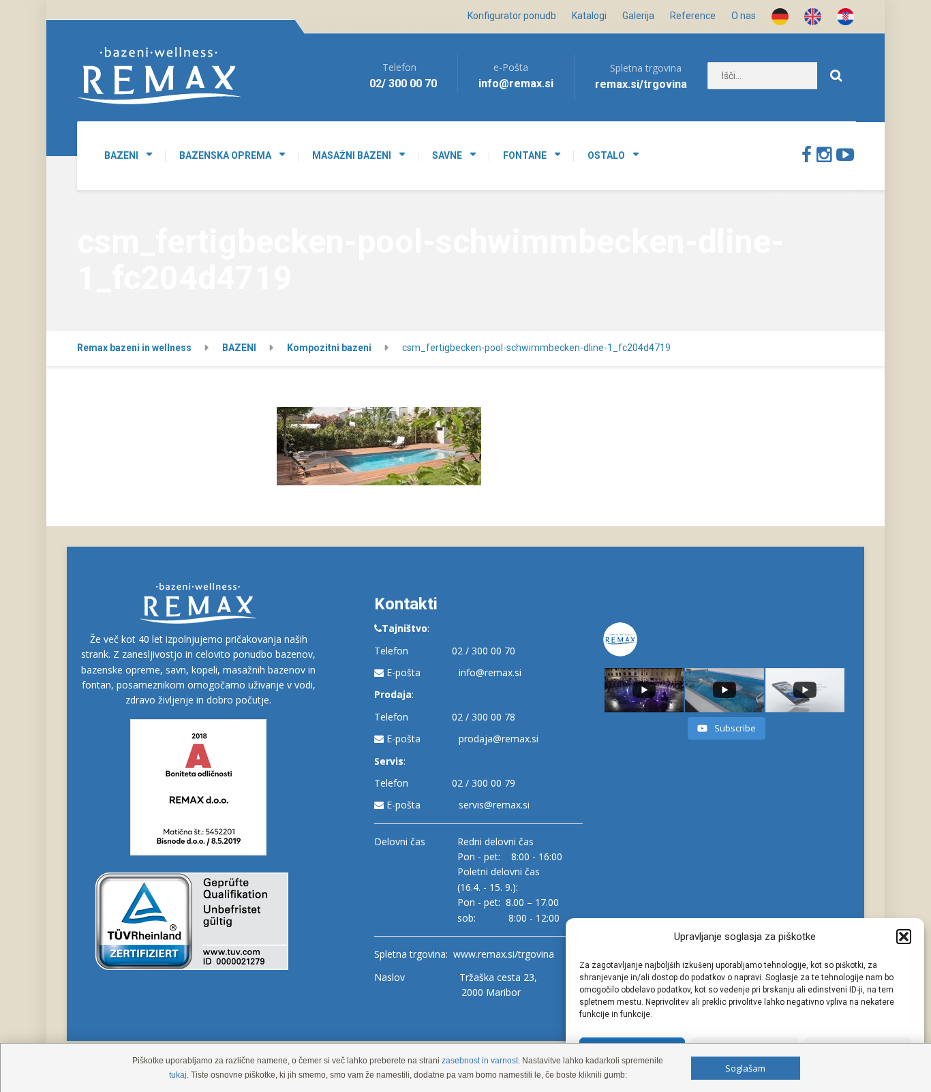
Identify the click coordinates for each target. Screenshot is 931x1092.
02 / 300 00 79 (483, 782)
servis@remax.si (494, 804)
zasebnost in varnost (480, 1060)
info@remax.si (490, 672)
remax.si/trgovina (641, 84)
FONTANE (525, 155)
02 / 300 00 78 (483, 716)
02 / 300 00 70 (483, 650)
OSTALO (606, 155)
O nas (743, 15)
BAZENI (121, 155)
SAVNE (447, 155)
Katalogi (589, 15)
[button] (904, 936)
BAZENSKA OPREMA (225, 155)
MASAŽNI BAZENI (351, 155)
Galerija (638, 15)
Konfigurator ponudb (512, 15)
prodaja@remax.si (498, 738)
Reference (693, 15)
